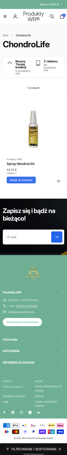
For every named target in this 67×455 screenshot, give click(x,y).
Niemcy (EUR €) (49, 4)
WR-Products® (28, 438)
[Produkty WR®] (33, 282)
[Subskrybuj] (56, 237)
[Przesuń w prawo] (60, 67)
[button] (5, 16)
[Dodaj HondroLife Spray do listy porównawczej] (58, 181)
